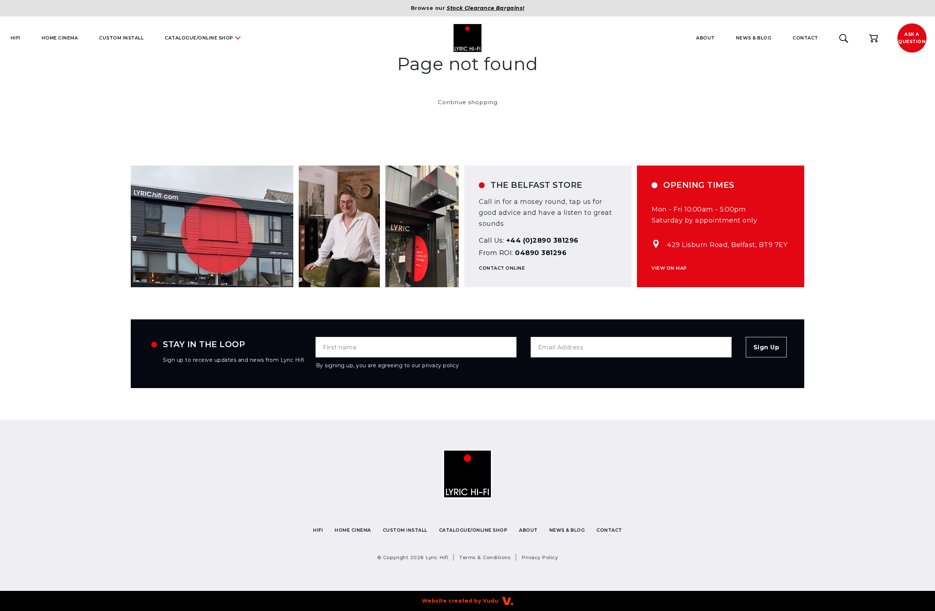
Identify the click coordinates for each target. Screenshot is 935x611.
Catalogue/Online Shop (473, 530)
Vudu (490, 600)
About (705, 38)
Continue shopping (467, 102)
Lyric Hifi (413, 557)
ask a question (912, 37)
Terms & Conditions (485, 557)
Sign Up (766, 347)
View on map (669, 268)
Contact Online (502, 268)
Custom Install (121, 38)
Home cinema (60, 38)
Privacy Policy (540, 557)
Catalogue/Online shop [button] (199, 38)
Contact (805, 38)
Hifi (15, 38)
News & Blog (754, 38)
